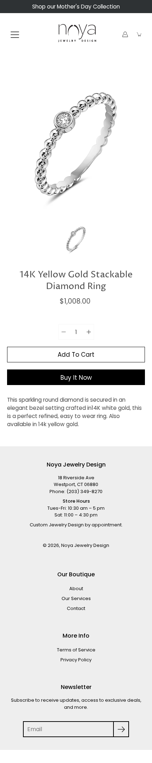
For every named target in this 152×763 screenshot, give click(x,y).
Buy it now (76, 377)
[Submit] (121, 729)
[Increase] (88, 332)
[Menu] (15, 34)
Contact (76, 608)
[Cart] (139, 34)
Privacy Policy (76, 659)
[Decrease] (63, 332)
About (76, 588)
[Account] (125, 34)
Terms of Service (76, 649)
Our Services (76, 598)
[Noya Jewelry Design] (76, 34)
